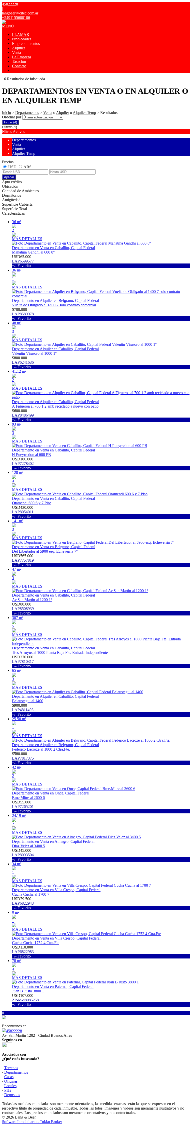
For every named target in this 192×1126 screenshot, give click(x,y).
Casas (9, 1077)
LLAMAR (20, 34)
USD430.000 (23, 512)
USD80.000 (23, 608)
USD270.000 (23, 661)
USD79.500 (23, 903)
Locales (10, 1086)
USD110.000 (23, 951)
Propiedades (21, 39)
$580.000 (23, 758)
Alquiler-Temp (84, 112)
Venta (16, 52)
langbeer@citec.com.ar (20, 13)
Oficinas (11, 1081)
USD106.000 (23, 463)
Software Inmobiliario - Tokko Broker (32, 1122)
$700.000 (23, 314)
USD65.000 (23, 261)
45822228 (14, 1031)
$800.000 (23, 362)
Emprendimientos (26, 43)
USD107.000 (25, 1000)
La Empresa (21, 57)
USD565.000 (23, 560)
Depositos (12, 1095)
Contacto (19, 66)
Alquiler (18, 48)
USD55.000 (23, 806)
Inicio (6, 112)
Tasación (19, 61)
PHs (7, 1090)
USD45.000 (23, 855)
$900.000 (23, 709)
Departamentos (27, 112)
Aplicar (9, 177)
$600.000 (23, 415)
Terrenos (11, 1068)
